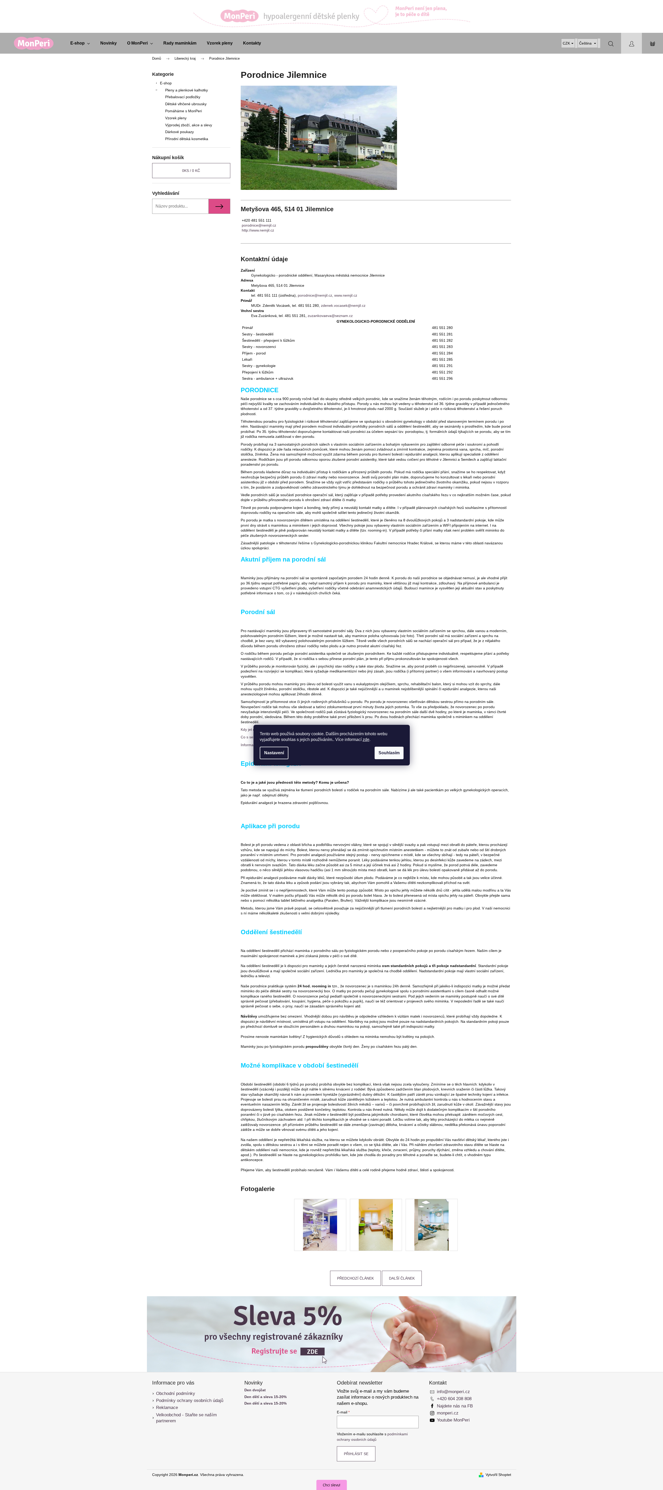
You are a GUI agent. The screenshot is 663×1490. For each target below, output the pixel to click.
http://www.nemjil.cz (258, 230)
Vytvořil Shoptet (498, 1475)
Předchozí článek (355, 1278)
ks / (191, 171)
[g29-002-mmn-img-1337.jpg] (320, 1225)
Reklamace (167, 1407)
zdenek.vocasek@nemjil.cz (343, 305)
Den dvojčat (255, 1390)
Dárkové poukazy (179, 132)
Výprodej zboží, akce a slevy (188, 125)
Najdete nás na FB (455, 1406)
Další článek (402, 1278)
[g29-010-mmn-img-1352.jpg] (376, 1225)
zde (366, 739)
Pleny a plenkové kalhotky (186, 90)
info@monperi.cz (453, 1391)
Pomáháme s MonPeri (183, 111)
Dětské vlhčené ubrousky (186, 104)
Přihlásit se (356, 1454)
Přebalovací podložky (182, 97)
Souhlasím (389, 753)
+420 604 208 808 (454, 1398)
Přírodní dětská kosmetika (186, 139)
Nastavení (274, 753)
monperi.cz (447, 1413)
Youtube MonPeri (453, 1420)
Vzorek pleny (176, 118)
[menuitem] (80, 43)
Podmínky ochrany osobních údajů (189, 1400)
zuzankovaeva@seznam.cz (330, 316)
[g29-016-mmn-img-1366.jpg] (431, 1225)
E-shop (166, 83)
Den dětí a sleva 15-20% (265, 1397)
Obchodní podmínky (175, 1393)
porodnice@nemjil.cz (259, 225)
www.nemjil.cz (345, 295)
